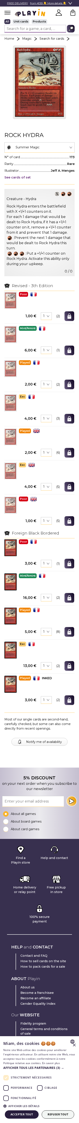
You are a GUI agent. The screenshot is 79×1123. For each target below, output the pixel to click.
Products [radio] (39, 21)
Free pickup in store (56, 889)
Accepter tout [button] (22, 1114)
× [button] (74, 1045)
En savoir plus (51, 1063)
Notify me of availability (44, 742)
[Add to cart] (69, 316)
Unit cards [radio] (21, 21)
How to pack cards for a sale (42, 967)
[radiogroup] (39, 21)
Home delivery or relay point (24, 889)
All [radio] (7, 21)
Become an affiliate (35, 998)
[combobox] (39, 147)
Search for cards (52, 39)
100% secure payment (39, 919)
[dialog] (39, 1079)
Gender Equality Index (38, 1004)
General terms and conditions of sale (44, 1031)
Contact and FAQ (33, 956)
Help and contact (54, 858)
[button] (10, 300)
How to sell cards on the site (43, 961)
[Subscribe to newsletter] (71, 801)
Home (9, 39)
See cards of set (17, 177)
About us (27, 987)
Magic (27, 39)
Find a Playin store (20, 860)
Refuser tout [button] (58, 1114)
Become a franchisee (37, 993)
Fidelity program (33, 1023)
